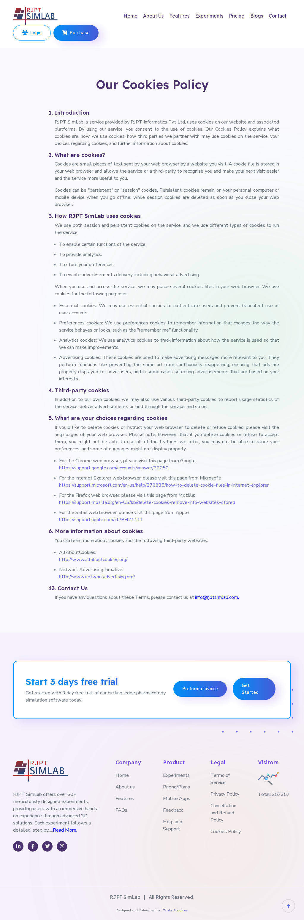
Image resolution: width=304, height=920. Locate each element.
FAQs (121, 810)
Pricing (237, 16)
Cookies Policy (225, 831)
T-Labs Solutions (175, 910)
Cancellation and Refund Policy (223, 812)
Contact (277, 16)
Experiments (209, 16)
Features (179, 16)
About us (125, 787)
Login (35, 33)
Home (130, 16)
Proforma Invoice (200, 689)
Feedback (173, 810)
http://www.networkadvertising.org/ (97, 577)
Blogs (256, 16)
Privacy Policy (224, 794)
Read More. (65, 830)
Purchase (78, 33)
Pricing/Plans (176, 787)
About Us (153, 16)
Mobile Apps (176, 798)
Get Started (250, 688)
